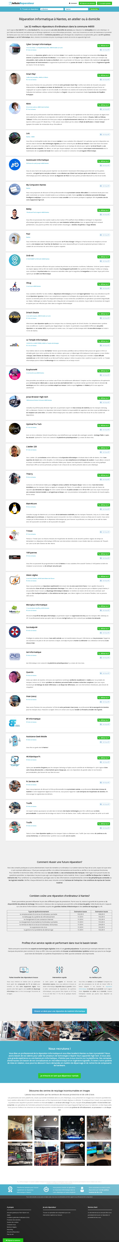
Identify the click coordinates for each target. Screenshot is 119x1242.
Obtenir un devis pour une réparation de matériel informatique (59, 1011)
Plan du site (10, 1234)
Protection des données (14, 1220)
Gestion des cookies (13, 1222)
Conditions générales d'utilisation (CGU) (18, 1217)
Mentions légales (12, 1227)
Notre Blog (10, 1229)
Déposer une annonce (88, 3)
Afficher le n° (104, 46)
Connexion (73, 3)
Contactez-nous (11, 1224)
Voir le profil (105, 50)
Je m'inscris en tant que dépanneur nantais (59, 1075)
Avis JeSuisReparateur (13, 1232)
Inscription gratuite (105, 3)
